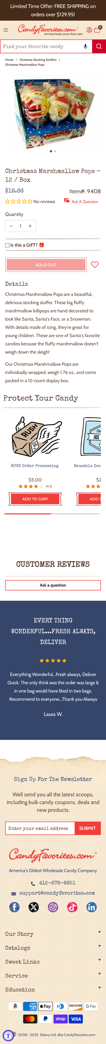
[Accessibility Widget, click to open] (8, 1035)
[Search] (99, 46)
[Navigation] (5, 30)
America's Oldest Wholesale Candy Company (53, 870)
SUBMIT (87, 828)
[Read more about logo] (53, 863)
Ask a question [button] (53, 585)
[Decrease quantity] (11, 226)
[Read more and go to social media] (14, 907)
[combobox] (53, 46)
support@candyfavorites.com (57, 893)
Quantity (14, 214)
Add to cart (35, 499)
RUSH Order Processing (35, 466)
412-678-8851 (57, 883)
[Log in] (89, 30)
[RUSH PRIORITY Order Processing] (35, 437)
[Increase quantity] (30, 226)
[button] (85, 46)
